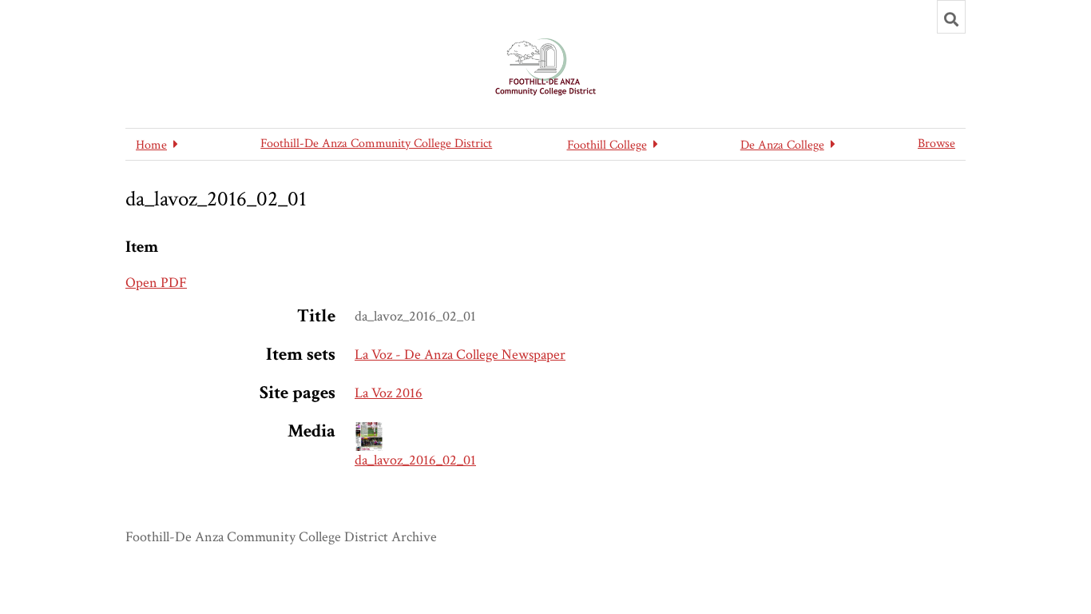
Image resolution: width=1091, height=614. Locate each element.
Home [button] (151, 145)
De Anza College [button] (782, 145)
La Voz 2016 (389, 393)
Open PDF (156, 282)
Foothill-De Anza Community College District (376, 143)
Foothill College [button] (607, 145)
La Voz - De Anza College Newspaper (460, 354)
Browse (936, 143)
